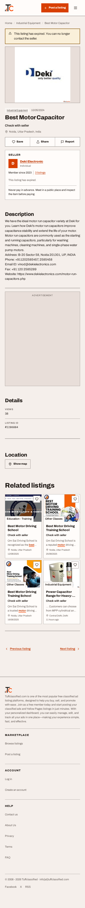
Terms (8, 846)
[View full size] (42, 75)
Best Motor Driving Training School (60, 528)
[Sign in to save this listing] (36, 499)
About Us (10, 825)
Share (45, 141)
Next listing (67, 648)
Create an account (15, 789)
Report (69, 141)
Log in (8, 779)
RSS (28, 886)
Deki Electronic (31, 161)
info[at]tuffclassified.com (54, 879)
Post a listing (12, 754)
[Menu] (75, 7)
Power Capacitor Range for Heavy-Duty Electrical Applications (59, 597)
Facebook (11, 886)
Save (20, 141)
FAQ (7, 857)
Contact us (11, 814)
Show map (20, 463)
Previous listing (20, 648)
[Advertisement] (42, 340)
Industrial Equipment (17, 110)
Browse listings (14, 743)
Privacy (9, 836)
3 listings (40, 172)
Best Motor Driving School (22, 528)
